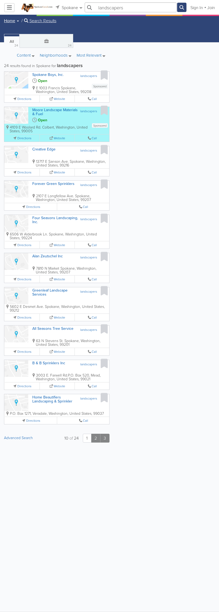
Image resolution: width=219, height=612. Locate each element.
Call (94, 98)
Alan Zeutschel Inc (47, 256)
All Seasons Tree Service (52, 328)
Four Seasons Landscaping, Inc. (55, 219)
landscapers (88, 75)
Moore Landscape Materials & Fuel (55, 112)
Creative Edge (44, 149)
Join (211, 7)
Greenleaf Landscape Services (50, 292)
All (14, 43)
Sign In (196, 7)
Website (59, 98)
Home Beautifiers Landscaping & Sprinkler (52, 399)
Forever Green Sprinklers (53, 183)
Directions (24, 98)
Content (24, 55)
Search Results (42, 20)
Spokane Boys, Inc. (48, 74)
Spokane (69, 7)
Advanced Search (18, 437)
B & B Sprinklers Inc (48, 363)
